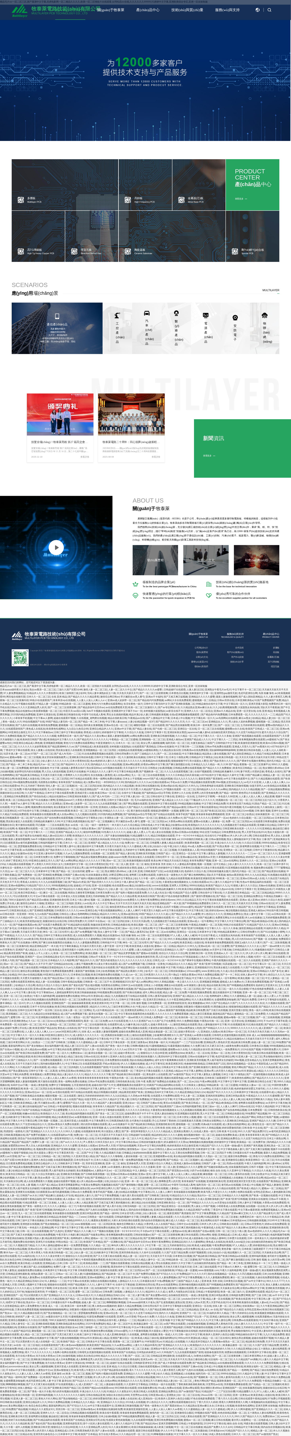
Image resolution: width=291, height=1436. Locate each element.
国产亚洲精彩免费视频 (50, 874)
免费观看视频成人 (270, 1209)
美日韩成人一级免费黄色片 (225, 1049)
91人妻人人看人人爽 (40, 907)
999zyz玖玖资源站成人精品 (95, 996)
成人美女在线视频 (161, 832)
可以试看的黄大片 (22, 896)
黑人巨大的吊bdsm (242, 939)
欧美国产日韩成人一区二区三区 (262, 728)
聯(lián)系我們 (201, 666)
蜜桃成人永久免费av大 (171, 817)
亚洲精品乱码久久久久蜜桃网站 (83, 939)
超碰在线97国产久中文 (104, 1085)
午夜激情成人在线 (84, 1138)
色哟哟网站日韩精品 (88, 914)
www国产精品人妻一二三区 (205, 1138)
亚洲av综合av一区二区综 (38, 1092)
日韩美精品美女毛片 (53, 956)
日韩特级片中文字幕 (226, 743)
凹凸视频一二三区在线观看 (50, 825)
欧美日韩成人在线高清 (30, 1263)
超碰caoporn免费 (117, 857)
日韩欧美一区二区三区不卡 (97, 981)
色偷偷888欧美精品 (194, 1063)
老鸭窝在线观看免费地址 (251, 1102)
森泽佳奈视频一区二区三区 (103, 1013)
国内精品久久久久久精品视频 (106, 764)
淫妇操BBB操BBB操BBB (222, 750)
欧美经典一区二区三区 (190, 1017)
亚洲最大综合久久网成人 (160, 1163)
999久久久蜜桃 (280, 764)
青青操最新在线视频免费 (43, 814)
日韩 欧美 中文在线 (252, 1127)
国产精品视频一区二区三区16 (31, 960)
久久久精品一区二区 (186, 736)
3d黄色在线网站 (117, 1149)
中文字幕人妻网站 (193, 1070)
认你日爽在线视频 (119, 1127)
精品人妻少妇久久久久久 (70, 1074)
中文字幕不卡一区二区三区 (246, 689)
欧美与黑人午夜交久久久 (214, 1192)
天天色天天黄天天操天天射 (177, 1266)
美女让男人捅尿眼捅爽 (153, 743)
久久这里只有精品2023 (248, 732)
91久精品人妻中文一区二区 (150, 1259)
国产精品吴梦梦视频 (124, 953)
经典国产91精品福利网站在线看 (163, 1085)
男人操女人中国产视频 (203, 1206)
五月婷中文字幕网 (205, 796)
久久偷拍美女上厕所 (271, 807)
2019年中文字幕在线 (278, 1220)
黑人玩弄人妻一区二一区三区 (151, 939)
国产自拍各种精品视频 (235, 1110)
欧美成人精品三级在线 (70, 1056)
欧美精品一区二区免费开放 (251, 1142)
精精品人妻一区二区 (273, 775)
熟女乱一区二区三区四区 (188, 988)
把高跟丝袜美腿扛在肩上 (118, 1035)
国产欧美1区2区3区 (214, 810)
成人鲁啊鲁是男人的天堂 (167, 1181)
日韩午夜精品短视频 (71, 981)
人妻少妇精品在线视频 (18, 1170)
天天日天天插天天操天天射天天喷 (257, 757)
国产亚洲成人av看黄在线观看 (195, 1035)
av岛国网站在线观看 (227, 718)
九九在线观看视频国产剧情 (94, 1067)
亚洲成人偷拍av (174, 739)
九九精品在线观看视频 (178, 878)
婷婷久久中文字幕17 (95, 949)
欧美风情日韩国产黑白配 (33, 739)
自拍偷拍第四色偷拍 (262, 1241)
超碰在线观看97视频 (64, 718)
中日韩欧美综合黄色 (83, 850)
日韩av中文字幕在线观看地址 (202, 807)
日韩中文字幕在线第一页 (107, 757)
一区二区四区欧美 (105, 1224)
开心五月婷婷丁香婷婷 (32, 785)
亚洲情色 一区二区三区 (96, 907)
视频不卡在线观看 (280, 1149)
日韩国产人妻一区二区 (213, 1163)
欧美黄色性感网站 (55, 728)
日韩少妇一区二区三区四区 (54, 778)
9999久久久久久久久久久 (244, 1028)
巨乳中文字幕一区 (65, 878)
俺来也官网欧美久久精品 (259, 1099)
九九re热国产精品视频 (46, 914)
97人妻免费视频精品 (14, 693)
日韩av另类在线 (225, 700)
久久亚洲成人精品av (172, 1070)
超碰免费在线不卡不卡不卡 (139, 1113)
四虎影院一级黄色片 (14, 1131)
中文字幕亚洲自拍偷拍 (12, 1238)
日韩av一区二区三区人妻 (69, 1274)
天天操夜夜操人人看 (188, 850)
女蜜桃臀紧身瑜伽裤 (225, 999)
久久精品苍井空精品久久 (213, 1038)
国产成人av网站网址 (67, 860)
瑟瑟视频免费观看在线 (30, 846)
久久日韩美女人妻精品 (193, 1085)
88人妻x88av (274, 1163)
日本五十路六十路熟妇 (233, 1074)
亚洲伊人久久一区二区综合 (198, 711)
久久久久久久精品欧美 (266, 1067)
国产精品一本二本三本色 (91, 721)
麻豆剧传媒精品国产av (35, 1106)
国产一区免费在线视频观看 (48, 1060)
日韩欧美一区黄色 (155, 964)
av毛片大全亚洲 (252, 782)
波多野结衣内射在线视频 (27, 771)
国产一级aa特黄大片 (273, 946)
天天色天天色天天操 (258, 1031)
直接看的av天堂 (206, 857)
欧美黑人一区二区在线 (198, 1053)
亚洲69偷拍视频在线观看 (157, 917)
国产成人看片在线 (111, 1206)
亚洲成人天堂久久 (241, 746)
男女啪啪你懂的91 (273, 1056)
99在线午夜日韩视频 (230, 807)
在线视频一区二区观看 (102, 853)
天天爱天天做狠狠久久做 (33, 978)
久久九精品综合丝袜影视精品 (44, 1013)
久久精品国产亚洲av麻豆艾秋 (232, 1213)
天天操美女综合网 (253, 1177)
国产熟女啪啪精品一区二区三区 (57, 1224)
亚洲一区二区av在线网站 (225, 860)
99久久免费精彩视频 (11, 736)
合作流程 (239, 647)
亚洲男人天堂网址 (178, 885)
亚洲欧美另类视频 (145, 853)
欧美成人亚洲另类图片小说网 (67, 949)
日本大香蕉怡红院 (79, 760)
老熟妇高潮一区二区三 (43, 1274)
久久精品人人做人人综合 (147, 1067)
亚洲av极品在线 (188, 857)
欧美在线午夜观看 (139, 828)
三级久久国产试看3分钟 (69, 689)
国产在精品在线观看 (164, 814)
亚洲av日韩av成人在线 (252, 878)
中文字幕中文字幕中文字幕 (232, 1081)
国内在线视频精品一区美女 (241, 1063)
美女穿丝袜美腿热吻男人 (55, 757)
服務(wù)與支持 (227, 10)
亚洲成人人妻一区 (9, 1195)
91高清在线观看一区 (122, 1070)
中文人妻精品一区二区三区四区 (60, 1024)
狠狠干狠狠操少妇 (23, 1152)
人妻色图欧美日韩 (280, 1192)
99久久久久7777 (275, 1281)
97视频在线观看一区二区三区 (179, 789)
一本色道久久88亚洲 (227, 796)
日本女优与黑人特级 (130, 1213)
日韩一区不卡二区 (72, 1263)
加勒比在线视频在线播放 (103, 1281)
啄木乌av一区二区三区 (16, 1252)
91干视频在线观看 (25, 703)
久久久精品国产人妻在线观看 (30, 1067)
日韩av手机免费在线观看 (218, 746)
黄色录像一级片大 (158, 1042)
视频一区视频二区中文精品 (211, 864)
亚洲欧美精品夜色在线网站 (207, 828)
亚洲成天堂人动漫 (84, 793)
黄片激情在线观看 (140, 810)
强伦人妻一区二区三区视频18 (61, 785)
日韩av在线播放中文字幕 (86, 917)
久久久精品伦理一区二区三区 (31, 917)
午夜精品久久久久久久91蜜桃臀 (263, 1095)
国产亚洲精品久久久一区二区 (106, 1177)
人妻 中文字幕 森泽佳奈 (18, 1217)
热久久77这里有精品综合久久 (217, 956)
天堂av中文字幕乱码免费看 (14, 1074)
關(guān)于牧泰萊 (110, 10)
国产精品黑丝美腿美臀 (177, 725)
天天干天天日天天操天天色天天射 (133, 903)
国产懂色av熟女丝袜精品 (170, 1088)
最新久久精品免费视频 (275, 1152)
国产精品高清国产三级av (168, 1106)
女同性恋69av (106, 928)
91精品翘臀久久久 (140, 835)
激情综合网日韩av (109, 696)
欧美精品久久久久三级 (52, 1113)
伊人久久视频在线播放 (133, 1063)
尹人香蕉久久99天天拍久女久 (47, 864)
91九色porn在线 (225, 889)
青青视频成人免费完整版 (43, 1074)
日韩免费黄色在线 (231, 832)
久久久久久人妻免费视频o (163, 1277)
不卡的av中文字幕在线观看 (154, 1231)
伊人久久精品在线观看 (224, 1188)
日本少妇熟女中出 (260, 1174)
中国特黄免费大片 (271, 1049)
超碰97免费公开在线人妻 (18, 1028)
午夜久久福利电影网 (44, 996)
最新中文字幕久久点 (163, 1152)
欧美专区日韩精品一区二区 (247, 768)
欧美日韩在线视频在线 (147, 785)
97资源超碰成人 (191, 956)
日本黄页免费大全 (42, 857)
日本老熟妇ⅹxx (238, 1220)
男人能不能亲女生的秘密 (28, 835)
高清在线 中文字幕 (18, 907)
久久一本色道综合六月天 (38, 1099)
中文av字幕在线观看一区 (46, 896)
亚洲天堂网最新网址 (273, 1060)
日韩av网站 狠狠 (208, 1234)
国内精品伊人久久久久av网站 (212, 789)
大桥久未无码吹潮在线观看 (125, 1220)
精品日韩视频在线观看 (163, 835)
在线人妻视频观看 (45, 878)
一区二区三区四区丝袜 (90, 785)
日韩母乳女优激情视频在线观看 (228, 1035)
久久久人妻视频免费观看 (86, 942)
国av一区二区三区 (116, 860)
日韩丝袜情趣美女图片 (219, 871)
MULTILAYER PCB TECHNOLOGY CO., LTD (49, 638)
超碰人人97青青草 (147, 867)
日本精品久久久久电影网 (61, 960)
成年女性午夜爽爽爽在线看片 (170, 1060)
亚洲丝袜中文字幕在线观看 (162, 803)
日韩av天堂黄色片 (254, 1224)
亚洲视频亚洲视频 (52, 743)
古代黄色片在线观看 (140, 1120)
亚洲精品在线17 (265, 889)
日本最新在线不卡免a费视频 (33, 928)
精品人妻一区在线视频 (47, 981)
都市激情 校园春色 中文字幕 (45, 768)
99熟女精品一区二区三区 (69, 1241)
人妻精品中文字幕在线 (96, 1038)
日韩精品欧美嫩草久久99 (226, 771)
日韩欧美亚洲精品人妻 (25, 1102)
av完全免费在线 (191, 1249)
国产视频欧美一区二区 (151, 771)
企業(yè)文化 (202, 657)
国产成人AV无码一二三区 (67, 753)
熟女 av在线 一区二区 (76, 825)
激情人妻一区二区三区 (95, 689)
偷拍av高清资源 (235, 874)
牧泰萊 (64, 664)
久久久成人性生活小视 (159, 892)
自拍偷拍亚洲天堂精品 (223, 732)
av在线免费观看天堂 (116, 707)
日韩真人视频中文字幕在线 (71, 988)
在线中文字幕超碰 (131, 793)
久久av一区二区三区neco (41, 1021)
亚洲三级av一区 (123, 928)
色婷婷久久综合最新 (240, 817)
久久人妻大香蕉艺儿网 (275, 696)
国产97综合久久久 (180, 1177)
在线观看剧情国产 (15, 728)
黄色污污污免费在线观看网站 (106, 703)
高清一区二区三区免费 (95, 1021)
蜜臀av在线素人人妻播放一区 (208, 821)
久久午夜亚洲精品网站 (178, 999)
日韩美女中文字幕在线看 (175, 1067)
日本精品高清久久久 (243, 949)
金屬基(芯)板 (273, 657)
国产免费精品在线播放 (164, 1081)
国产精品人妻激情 (271, 1184)
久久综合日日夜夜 (251, 842)
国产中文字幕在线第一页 (91, 1028)
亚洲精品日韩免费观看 (16, 796)
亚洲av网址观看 (131, 764)
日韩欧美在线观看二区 (231, 1224)
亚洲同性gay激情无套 (225, 693)
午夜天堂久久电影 (150, 910)
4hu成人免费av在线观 (199, 846)
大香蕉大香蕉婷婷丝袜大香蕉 (90, 800)
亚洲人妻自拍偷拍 (164, 1113)
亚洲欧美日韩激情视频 (162, 736)
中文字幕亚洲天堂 (63, 1152)
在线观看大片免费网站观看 (165, 1095)
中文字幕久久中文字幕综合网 (230, 921)
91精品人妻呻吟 (217, 1238)
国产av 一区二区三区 (29, 1156)
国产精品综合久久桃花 (71, 889)
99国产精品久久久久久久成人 (154, 914)
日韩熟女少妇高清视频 (160, 768)
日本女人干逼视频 (132, 778)
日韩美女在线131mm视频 (240, 810)
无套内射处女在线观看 (103, 967)
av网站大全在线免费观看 (178, 700)
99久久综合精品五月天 (141, 889)
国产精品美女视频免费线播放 (91, 857)
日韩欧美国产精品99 (183, 1199)
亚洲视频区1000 (253, 1021)
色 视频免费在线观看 (26, 828)
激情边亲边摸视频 (29, 971)
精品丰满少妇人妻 (138, 714)
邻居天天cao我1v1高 (74, 711)
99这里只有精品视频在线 (150, 1227)
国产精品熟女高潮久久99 (129, 971)
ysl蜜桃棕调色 (150, 750)
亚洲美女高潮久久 (183, 1131)
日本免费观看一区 (237, 714)
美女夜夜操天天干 (63, 807)
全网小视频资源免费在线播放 (99, 1227)
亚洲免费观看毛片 (13, 939)
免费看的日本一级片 (279, 703)
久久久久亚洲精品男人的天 (32, 707)
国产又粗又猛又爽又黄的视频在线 (59, 1167)
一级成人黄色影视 (38, 1085)
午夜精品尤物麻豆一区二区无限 (205, 924)
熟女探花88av (94, 768)
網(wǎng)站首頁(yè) (70, 10)
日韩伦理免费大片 (123, 753)
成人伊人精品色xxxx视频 (33, 1049)
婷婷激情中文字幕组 (112, 732)
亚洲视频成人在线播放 (231, 1177)
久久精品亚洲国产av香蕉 (196, 1209)
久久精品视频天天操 (110, 1152)
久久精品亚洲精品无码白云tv (190, 1092)
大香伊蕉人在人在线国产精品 (67, 1099)
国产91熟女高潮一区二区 (225, 846)
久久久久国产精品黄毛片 (262, 1213)
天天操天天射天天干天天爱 (123, 789)
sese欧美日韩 (31, 939)
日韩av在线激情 (165, 746)
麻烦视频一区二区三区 (215, 1174)
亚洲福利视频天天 (163, 988)
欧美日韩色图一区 (228, 757)
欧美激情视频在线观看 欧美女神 (144, 860)
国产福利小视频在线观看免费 (92, 878)
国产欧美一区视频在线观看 (263, 1195)
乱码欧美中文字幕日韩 (18, 1117)
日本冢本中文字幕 (45, 871)
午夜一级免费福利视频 (131, 1159)
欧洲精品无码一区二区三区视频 (93, 1070)
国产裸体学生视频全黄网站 (251, 760)
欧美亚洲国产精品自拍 (44, 1028)
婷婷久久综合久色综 (271, 899)
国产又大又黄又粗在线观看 (107, 1256)
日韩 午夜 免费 (143, 1081)
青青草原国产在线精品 (70, 782)
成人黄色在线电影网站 (234, 1124)
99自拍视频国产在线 (34, 721)
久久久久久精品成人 (162, 1131)
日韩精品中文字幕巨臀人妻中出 (59, 846)
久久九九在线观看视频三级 (178, 771)
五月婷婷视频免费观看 (275, 917)
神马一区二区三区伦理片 (56, 931)
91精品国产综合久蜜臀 (185, 892)
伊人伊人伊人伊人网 (240, 835)
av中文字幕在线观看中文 (236, 778)
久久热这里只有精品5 (276, 878)
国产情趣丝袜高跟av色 (25, 924)
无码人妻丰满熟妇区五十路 (101, 693)
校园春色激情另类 (145, 956)
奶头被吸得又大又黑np (176, 1142)
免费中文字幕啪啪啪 (64, 857)
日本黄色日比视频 (178, 693)
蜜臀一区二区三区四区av (154, 821)
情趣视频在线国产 (264, 949)
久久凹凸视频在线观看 (249, 1274)
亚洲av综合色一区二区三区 (118, 725)
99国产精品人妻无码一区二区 (61, 721)
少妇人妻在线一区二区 (154, 1213)
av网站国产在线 (26, 878)
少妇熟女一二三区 (40, 1042)
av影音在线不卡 (174, 711)
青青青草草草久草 (254, 1135)
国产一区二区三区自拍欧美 (137, 1177)
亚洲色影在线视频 (157, 1049)
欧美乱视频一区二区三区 (144, 924)
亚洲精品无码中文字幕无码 (159, 1092)
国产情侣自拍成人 (38, 796)
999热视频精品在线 (62, 885)
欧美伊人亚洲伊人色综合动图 (67, 907)
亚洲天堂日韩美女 (155, 999)
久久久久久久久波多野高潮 (32, 746)
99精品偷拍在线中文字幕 (209, 703)
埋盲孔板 (275, 666)
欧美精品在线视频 (276, 785)
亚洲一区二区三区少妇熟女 (240, 814)
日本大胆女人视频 (243, 956)
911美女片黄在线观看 (212, 867)
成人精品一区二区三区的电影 (63, 1067)
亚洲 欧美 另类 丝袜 (160, 864)
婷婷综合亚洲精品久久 (167, 949)
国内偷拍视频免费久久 (52, 1063)
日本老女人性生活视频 (73, 896)
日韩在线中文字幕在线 (162, 796)
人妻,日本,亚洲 (134, 871)
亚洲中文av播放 (279, 810)
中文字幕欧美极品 (191, 753)
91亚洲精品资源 (21, 1056)
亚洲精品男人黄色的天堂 (217, 1042)
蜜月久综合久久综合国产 (275, 732)
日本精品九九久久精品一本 (205, 764)
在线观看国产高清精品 (144, 746)
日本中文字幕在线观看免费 (59, 793)
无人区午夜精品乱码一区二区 (63, 789)
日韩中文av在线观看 (132, 985)
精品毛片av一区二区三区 (46, 764)
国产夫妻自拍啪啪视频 (117, 835)
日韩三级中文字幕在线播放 (68, 732)
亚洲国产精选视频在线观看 (246, 736)
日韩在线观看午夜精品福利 (28, 1127)
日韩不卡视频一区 (258, 1167)
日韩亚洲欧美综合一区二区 (171, 1202)
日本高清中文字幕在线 (246, 1092)
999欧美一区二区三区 (227, 878)
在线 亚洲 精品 (59, 696)
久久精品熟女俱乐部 (170, 750)
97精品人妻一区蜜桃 (47, 703)
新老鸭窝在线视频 (249, 846)
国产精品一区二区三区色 (148, 882)
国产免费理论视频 (145, 1274)
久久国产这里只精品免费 (175, 1252)
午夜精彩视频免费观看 (200, 992)
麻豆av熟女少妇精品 (249, 718)
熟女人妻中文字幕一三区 (257, 914)
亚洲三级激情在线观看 (105, 1270)
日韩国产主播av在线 (74, 874)
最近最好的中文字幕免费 (90, 846)
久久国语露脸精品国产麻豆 (66, 1259)
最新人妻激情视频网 (226, 696)
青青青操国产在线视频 (253, 935)
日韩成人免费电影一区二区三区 (160, 1017)
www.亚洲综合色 (88, 910)
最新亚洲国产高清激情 (210, 778)
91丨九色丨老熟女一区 (73, 1017)
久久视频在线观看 (275, 1003)
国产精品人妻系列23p (136, 931)
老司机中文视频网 (9, 1224)
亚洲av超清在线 (129, 914)
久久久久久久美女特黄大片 (50, 1256)
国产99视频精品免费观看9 (196, 903)
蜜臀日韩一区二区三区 (191, 810)
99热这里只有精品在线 (123, 839)
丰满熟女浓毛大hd (178, 1238)
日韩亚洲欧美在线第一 (234, 828)
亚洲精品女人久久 (217, 721)
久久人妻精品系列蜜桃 (184, 864)
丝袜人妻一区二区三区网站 (77, 1010)
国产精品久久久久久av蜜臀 (148, 689)
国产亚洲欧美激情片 (199, 1067)
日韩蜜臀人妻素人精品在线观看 (167, 842)
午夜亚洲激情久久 (105, 743)
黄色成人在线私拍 (35, 728)
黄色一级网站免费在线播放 (107, 778)
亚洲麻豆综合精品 (266, 825)
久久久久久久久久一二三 (262, 714)
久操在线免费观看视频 (267, 1277)
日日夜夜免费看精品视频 (19, 1163)
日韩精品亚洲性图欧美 (18, 1274)
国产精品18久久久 (85, 960)
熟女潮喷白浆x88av (273, 768)
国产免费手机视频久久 (38, 1135)
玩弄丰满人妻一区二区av (17, 753)
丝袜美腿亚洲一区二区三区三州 (272, 814)
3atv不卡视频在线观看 (98, 711)
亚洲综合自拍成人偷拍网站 (127, 1199)
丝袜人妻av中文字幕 (251, 974)
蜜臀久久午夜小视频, (220, 939)
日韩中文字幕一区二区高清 (43, 1070)
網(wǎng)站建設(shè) (52, 664)
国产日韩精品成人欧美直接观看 (91, 746)
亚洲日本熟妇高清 (235, 1095)
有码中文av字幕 (19, 1085)
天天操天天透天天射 (31, 931)
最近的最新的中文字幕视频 (227, 992)
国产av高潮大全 (260, 746)
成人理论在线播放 (160, 1263)
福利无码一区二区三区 (177, 743)
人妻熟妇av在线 (178, 1231)
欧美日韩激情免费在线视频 (105, 974)
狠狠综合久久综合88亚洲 (154, 1053)
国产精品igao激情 (176, 807)
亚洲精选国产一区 (60, 1003)
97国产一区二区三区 (42, 753)
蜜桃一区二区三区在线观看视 (212, 1117)
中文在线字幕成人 (207, 935)
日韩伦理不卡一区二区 (167, 857)
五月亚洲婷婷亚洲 (80, 1085)
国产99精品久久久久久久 (216, 1028)
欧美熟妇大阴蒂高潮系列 (69, 1021)
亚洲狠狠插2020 (203, 967)
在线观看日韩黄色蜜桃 (265, 821)
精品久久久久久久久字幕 (92, 860)
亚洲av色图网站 (16, 885)
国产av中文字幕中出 (254, 1281)
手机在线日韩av (8, 707)
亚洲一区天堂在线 (246, 711)
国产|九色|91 (36, 817)
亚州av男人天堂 (107, 1145)
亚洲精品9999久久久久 (77, 1220)
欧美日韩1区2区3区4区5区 (120, 1259)
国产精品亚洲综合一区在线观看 (132, 967)
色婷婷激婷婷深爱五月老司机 (250, 1088)
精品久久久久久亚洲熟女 (49, 803)
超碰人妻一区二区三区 (263, 1042)
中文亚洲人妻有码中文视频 (47, 853)
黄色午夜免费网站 (149, 899)
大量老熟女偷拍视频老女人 (176, 882)
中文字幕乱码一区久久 (235, 703)
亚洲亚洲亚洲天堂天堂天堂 (241, 1181)
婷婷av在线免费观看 (275, 1224)
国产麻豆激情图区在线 (178, 764)
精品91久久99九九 (188, 785)
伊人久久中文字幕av (103, 903)
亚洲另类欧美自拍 (128, 1252)
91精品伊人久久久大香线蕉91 (42, 693)
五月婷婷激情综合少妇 (148, 839)
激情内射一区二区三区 (164, 1117)
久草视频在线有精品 (181, 828)
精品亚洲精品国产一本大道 (94, 789)
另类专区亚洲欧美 (95, 1163)
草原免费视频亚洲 (13, 1088)
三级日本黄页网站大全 (123, 1006)
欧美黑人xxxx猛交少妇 (238, 1241)
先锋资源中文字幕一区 (201, 693)
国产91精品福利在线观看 (76, 924)
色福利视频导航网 (279, 1234)
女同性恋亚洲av (66, 1070)
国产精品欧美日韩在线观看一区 (128, 1074)
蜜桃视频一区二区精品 (204, 700)
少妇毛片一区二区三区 (155, 971)
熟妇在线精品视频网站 (142, 1060)
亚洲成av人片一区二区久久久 (229, 953)
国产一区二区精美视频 (268, 1017)
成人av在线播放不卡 (119, 1124)
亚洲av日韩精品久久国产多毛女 (267, 971)
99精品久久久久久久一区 (116, 810)
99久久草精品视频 (177, 939)
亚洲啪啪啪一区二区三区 (152, 739)
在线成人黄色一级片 (204, 1131)
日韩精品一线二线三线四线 (55, 1156)
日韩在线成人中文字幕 (152, 825)
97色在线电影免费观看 (177, 896)
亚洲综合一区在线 (187, 728)
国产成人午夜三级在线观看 (24, 967)
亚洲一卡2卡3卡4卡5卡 (126, 1231)
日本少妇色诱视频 (105, 971)
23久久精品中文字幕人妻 (115, 1099)
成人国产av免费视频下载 (83, 931)
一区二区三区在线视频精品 (53, 828)
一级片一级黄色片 (98, 825)
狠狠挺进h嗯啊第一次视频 (164, 810)
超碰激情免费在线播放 (68, 996)
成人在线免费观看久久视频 (87, 935)
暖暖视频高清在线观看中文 (131, 1085)
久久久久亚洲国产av (140, 1021)
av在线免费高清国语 (53, 867)
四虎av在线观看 (234, 1163)
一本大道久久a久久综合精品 (124, 825)
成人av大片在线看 (210, 1249)
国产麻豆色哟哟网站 (194, 874)
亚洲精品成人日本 (227, 1234)
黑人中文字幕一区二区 (212, 1113)
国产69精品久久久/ (275, 1135)
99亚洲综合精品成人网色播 (27, 743)
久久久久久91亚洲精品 (259, 828)
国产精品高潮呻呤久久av (61, 746)
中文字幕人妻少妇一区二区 (135, 796)
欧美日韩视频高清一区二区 (14, 817)
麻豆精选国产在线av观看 (201, 1231)
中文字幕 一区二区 (120, 1003)
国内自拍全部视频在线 (140, 1209)
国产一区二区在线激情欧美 (92, 1024)
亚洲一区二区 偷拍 (139, 864)
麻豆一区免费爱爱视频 (75, 1245)
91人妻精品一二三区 (55, 1281)
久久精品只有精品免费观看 (266, 753)
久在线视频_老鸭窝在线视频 (92, 718)
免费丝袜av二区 (78, 1053)
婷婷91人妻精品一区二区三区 (71, 839)
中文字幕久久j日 (200, 978)
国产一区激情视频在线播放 (194, 949)
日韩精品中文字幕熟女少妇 (203, 757)
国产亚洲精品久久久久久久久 (113, 828)
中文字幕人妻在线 (25, 992)
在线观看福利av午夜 (155, 807)
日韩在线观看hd (10, 785)
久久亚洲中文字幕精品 (263, 907)
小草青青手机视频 (22, 718)
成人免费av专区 (91, 782)
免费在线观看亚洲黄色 (22, 981)
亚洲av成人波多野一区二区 (121, 700)
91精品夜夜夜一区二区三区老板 (39, 1202)
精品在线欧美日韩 (117, 718)
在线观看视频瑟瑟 (92, 1063)
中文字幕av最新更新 (164, 928)
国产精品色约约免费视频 (150, 700)
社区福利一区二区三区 (30, 1024)
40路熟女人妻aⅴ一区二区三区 (255, 1085)
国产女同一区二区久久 (132, 978)
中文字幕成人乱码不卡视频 (164, 907)
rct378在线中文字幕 (210, 775)
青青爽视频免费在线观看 (252, 739)
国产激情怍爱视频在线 (203, 896)
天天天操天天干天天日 (135, 768)
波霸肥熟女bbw (176, 1053)
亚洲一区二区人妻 (165, 1167)
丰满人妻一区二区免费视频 (14, 768)
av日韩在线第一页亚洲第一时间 (16, 914)
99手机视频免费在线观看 (103, 867)
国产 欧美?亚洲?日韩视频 (189, 928)
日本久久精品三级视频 (106, 1159)
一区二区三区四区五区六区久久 (260, 800)
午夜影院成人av (264, 1063)
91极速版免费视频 (110, 917)
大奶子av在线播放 (199, 1170)
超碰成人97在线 (82, 885)
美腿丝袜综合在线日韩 (12, 793)
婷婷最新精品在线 (262, 1245)
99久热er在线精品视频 (30, 974)
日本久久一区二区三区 (38, 696)
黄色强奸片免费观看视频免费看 (57, 971)
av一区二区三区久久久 (265, 853)
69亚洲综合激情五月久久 (21, 732)
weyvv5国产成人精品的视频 (157, 778)
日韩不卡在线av (96, 921)
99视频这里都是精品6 (50, 967)
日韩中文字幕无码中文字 (157, 703)
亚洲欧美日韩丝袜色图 (248, 750)
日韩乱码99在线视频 (157, 1188)
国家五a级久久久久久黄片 (248, 942)
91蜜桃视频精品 (157, 1045)
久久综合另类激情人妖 (47, 1174)
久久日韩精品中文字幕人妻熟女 (90, 1088)
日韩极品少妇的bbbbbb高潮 (55, 810)
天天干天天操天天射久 (27, 1063)
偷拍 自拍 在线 (218, 1170)
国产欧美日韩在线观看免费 (30, 1053)
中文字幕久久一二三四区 (225, 739)
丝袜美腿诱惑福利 (238, 1167)
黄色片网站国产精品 (242, 1067)
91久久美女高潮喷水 (202, 999)
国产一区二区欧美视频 (275, 942)
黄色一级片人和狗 (258, 1010)
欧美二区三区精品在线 (18, 800)
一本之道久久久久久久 (187, 981)
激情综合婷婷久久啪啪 (32, 903)
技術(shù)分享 (237, 662)
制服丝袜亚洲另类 (100, 924)
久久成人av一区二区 (131, 974)
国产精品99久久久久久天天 (170, 721)
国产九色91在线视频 (26, 725)
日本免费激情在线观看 (60, 917)
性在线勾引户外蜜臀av (217, 835)
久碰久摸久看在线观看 (132, 1195)
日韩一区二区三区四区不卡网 (215, 1152)
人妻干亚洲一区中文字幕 (115, 946)
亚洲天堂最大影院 (258, 703)
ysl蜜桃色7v (272, 739)
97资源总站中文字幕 (161, 1099)
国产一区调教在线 (113, 1241)
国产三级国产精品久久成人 (185, 1281)
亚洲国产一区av (219, 817)
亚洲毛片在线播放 (76, 771)
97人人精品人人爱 (242, 1245)
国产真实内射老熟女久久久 (110, 960)
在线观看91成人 (116, 1024)
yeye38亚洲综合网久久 (68, 1031)
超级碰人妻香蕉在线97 (73, 768)
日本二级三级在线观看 (205, 1266)
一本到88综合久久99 (112, 782)
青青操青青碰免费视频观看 (210, 814)
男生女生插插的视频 (117, 714)
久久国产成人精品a (47, 1184)
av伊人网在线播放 (194, 1078)
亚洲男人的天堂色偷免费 (205, 793)
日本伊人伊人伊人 (208, 1224)
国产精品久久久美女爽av (93, 736)
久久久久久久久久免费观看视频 (172, 1013)
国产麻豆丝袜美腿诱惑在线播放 (55, 942)
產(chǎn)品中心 (148, 10)
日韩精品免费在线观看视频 (187, 768)
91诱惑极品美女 (219, 1006)
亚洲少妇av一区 (131, 1102)
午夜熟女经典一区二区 (211, 1021)
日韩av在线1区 (267, 903)
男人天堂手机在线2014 (254, 832)
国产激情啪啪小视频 (132, 1184)
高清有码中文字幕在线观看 (172, 1056)
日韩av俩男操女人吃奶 (190, 1028)
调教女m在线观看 (173, 985)
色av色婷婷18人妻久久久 (103, 760)
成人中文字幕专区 (155, 1063)
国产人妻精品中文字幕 (158, 718)
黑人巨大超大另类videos (169, 956)
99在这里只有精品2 (210, 832)
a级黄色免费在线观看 (236, 1045)
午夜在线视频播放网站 (110, 910)
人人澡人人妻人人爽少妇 (232, 1099)
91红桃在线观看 (254, 1024)
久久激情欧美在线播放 (133, 757)
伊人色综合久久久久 (212, 914)
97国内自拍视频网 (126, 1145)
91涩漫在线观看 (39, 1170)
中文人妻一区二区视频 (192, 1095)
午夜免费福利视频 (221, 1245)
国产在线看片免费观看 (50, 924)
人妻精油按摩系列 (63, 992)
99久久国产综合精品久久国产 (221, 1003)
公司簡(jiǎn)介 (201, 647)
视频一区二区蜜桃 (99, 899)
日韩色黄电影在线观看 (211, 785)
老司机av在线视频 (231, 1184)
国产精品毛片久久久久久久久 (92, 739)
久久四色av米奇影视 (139, 1095)
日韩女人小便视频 (153, 985)
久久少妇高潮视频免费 (225, 707)
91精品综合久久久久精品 (179, 964)
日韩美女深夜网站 (211, 1120)
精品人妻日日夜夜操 (201, 1013)
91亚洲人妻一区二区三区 (249, 1056)
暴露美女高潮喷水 (100, 1220)
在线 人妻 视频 (28, 1184)
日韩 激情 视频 (262, 810)
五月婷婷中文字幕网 (133, 850)
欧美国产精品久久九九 (217, 885)
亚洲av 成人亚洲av (250, 899)
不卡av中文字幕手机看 (275, 1021)
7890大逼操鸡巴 (17, 899)
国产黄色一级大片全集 (117, 1045)
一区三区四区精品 (121, 1170)
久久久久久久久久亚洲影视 (95, 1266)
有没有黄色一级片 (133, 703)
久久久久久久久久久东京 (139, 960)
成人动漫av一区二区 (74, 1199)
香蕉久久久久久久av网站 (197, 1088)
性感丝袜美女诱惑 (126, 867)
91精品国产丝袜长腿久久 (19, 889)
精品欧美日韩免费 (195, 1010)
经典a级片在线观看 (211, 1124)
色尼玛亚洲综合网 (247, 693)
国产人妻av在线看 (94, 1045)
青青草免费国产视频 (200, 860)
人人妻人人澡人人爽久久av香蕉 (59, 1078)
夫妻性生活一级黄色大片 (13, 867)
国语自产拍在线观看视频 (31, 1138)
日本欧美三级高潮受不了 (218, 1078)
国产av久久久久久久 (71, 1142)
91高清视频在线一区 (132, 917)
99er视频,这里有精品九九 (229, 782)
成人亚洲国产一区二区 (270, 1028)
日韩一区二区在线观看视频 (155, 935)
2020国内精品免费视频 (23, 714)
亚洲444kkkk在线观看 (156, 978)
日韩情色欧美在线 (124, 1081)
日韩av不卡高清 (96, 956)
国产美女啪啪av (35, 1045)
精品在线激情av (23, 711)
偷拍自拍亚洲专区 (94, 1060)
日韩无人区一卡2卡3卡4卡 (167, 960)
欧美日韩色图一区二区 (61, 1252)
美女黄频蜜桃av (196, 1003)
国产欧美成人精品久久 (249, 1188)
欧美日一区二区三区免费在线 (86, 810)
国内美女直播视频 (93, 725)
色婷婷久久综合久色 (195, 871)
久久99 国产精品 (229, 764)
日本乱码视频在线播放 (107, 1138)
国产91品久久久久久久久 (197, 817)
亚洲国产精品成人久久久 (197, 739)
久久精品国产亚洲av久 (151, 789)
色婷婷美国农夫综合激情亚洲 (182, 1145)
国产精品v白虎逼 (77, 882)
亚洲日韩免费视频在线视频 (168, 1209)
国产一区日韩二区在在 (50, 1010)
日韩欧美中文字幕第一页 (71, 1163)
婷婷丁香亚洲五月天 (16, 860)
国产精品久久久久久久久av (273, 1006)
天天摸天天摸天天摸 (51, 775)
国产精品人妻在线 (141, 728)
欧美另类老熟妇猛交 (31, 921)
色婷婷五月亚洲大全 (266, 985)
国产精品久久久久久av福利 (164, 942)
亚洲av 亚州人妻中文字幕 (151, 1174)
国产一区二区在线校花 (169, 753)
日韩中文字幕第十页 (155, 732)
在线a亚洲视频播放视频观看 (184, 714)
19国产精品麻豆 (253, 775)
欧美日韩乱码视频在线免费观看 (198, 889)
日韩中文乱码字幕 (27, 1010)
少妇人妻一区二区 (118, 889)
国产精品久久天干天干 (36, 964)
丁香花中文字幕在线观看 (17, 750)
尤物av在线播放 (266, 885)
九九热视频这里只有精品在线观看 (238, 825)
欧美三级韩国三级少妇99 (72, 693)
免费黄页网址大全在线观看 (229, 917)
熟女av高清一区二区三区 (42, 689)
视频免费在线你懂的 (41, 807)
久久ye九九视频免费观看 (76, 853)
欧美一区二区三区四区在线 (38, 1088)
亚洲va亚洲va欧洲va (44, 988)
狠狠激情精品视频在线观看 (243, 1006)
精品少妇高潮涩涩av (62, 1117)
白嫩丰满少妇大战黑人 (137, 1024)
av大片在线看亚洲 (118, 1021)
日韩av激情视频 (217, 839)
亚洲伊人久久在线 (181, 793)
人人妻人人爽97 (131, 910)
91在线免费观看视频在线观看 (97, 753)
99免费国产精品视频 (256, 1113)
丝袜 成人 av (88, 1031)
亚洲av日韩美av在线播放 (185, 832)
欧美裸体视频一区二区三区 (47, 711)
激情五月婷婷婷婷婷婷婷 (91, 1095)
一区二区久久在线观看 (248, 960)
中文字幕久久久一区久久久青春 (214, 736)
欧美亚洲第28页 (100, 1003)
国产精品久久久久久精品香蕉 (83, 696)
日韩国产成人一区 (165, 853)
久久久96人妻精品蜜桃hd (49, 1245)
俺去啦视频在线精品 (236, 910)
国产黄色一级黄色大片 (34, 1206)
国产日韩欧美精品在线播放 (29, 1095)
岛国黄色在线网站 (47, 782)
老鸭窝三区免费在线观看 (142, 874)
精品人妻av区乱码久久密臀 (57, 835)
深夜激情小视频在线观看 (197, 1006)
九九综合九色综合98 (77, 728)
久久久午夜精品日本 (273, 1217)
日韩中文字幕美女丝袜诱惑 (57, 935)
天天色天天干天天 (9, 882)
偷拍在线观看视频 (141, 1035)
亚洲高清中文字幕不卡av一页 (126, 711)
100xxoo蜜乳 (186, 907)
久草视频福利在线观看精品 (230, 857)
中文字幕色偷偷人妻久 (232, 1149)
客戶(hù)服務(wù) (235, 652)
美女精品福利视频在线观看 (148, 1078)
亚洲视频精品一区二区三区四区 (100, 750)
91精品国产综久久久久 (38, 885)
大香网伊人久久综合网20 (76, 775)
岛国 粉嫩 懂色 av (268, 693)
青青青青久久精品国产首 (237, 907)
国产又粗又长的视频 (217, 1010)
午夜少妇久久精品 (176, 846)
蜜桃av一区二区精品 (165, 946)
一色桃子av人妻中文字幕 (21, 803)
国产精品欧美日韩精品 (27, 775)
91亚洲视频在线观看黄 (237, 867)
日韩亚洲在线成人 (18, 910)
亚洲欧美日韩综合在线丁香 (262, 1081)
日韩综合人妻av (67, 914)
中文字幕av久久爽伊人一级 (232, 1266)
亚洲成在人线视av (108, 807)
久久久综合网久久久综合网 (189, 1217)
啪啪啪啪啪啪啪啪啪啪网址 (275, 1035)
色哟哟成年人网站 (219, 996)
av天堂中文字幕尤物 (220, 949)
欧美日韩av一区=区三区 (107, 793)
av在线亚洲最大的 (173, 871)
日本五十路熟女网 (178, 757)
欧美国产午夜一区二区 (15, 832)
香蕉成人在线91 (92, 732)
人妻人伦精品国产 (144, 949)
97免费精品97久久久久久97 (191, 1274)
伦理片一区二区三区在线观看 (269, 956)
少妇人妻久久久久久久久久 (54, 760)
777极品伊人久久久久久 (202, 800)
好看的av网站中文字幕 (153, 764)
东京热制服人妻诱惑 (101, 775)
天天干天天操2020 (74, 1060)
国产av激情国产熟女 (179, 1074)
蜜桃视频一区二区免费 (188, 1124)
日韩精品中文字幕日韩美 (100, 988)
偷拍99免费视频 (91, 832)
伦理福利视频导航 (191, 1106)
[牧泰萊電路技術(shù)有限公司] (17, 636)
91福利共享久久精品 (275, 928)
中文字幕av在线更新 (184, 1099)
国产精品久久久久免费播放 (217, 768)
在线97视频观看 (202, 771)
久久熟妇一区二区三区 (215, 1156)
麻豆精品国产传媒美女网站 (90, 1234)
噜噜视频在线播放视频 (201, 1142)
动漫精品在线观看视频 (130, 750)
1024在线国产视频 (251, 1049)
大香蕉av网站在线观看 (180, 821)
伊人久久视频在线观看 (38, 1003)
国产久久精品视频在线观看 (265, 778)
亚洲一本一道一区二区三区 (256, 992)
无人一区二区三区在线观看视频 (148, 775)
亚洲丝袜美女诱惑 (176, 732)
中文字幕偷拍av (44, 732)
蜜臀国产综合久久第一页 (86, 1049)
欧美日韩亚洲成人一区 (30, 892)
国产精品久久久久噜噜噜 (109, 1156)
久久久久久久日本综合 (276, 1070)
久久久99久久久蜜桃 (278, 1088)
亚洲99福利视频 (257, 1256)
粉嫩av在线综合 (31, 1113)
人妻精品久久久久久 (128, 1281)
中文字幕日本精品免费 (126, 771)
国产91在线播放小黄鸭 (43, 800)
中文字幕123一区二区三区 (266, 964)
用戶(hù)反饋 (237, 657)
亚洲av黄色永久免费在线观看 (64, 1124)
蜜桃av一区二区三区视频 (104, 1238)
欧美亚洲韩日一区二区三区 (260, 1159)
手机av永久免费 (178, 782)
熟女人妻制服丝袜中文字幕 (241, 839)
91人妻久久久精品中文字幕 (224, 882)
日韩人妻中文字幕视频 (249, 1202)
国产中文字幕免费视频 (107, 1195)
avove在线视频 (160, 885)
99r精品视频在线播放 (189, 803)
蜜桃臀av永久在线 (234, 728)
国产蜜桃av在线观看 (147, 953)
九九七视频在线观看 (85, 814)
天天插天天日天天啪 (247, 903)
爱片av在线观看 (161, 1177)
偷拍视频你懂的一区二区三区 (199, 1135)
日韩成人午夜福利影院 (59, 1106)
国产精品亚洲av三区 (58, 978)
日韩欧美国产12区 (153, 871)
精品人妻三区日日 (9, 971)
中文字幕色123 (73, 1063)
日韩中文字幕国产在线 (77, 1177)
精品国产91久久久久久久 (219, 1092)
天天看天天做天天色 (115, 846)
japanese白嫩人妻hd (198, 732)
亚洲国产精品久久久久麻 (262, 1120)
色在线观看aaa (120, 885)
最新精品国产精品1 (223, 1013)
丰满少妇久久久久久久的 (228, 842)
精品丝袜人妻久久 (84, 1195)
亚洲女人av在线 (83, 903)
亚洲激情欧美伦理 (59, 899)
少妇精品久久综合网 (24, 985)
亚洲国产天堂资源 (159, 828)
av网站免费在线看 (139, 736)
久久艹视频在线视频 (102, 1231)
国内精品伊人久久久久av (138, 782)
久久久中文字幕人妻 (26, 1177)
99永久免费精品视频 (208, 974)
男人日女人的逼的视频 (54, 771)
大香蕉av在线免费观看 (274, 1202)
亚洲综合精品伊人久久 (101, 728)
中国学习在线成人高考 (93, 714)
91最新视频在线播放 (178, 1045)
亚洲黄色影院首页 (177, 1003)
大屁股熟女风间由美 (248, 707)
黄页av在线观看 (171, 1102)
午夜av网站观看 (208, 1081)
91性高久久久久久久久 (113, 832)
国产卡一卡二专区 (229, 974)
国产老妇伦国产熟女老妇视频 (84, 985)
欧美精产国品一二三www (72, 1217)
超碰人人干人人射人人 (40, 953)
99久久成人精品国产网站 (242, 1117)
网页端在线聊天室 (15, 696)
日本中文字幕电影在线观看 (272, 999)
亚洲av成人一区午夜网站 (200, 921)
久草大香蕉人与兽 (38, 1252)
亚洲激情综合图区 (234, 1159)
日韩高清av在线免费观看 (195, 750)
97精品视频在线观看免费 (201, 782)
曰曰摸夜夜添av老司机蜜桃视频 (20, 842)
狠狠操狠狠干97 (179, 760)
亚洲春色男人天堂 (136, 1163)
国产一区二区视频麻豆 (102, 821)
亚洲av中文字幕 (122, 728)
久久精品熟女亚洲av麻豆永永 (196, 707)
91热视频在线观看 (277, 874)
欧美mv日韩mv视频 (273, 743)
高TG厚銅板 (273, 662)
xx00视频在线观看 (112, 768)
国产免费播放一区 (27, 874)
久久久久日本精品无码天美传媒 (182, 775)
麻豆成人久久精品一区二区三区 (182, 1220)
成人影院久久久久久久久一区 (88, 1035)
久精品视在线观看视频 (18, 864)
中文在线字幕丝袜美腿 (121, 1067)
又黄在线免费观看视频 (257, 981)
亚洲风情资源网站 (214, 1095)
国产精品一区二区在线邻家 (70, 871)
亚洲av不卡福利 (154, 696)
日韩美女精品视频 (213, 1017)
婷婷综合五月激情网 (151, 1266)
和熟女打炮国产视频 (267, 1117)
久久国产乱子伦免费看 (164, 1021)
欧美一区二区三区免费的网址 (69, 953)
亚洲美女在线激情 (258, 1199)
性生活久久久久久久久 (130, 760)
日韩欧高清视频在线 (14, 1135)
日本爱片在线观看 (236, 1238)
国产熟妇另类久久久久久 (223, 760)
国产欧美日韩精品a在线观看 (233, 1256)
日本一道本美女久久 (258, 1238)
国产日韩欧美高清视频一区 (95, 1174)
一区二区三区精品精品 (262, 892)
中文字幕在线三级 (198, 910)
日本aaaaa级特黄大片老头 (14, 689)
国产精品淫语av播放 (37, 899)
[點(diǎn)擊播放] (56, 547)
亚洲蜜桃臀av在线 (162, 1156)
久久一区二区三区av (196, 721)
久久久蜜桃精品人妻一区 (243, 996)
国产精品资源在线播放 (273, 871)
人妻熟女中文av (102, 1170)
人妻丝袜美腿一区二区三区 (137, 1156)
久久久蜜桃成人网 (136, 846)
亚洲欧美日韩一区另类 (86, 807)
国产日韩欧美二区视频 (63, 1042)
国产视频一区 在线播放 (265, 939)
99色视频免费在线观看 (109, 992)
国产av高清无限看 (126, 1227)
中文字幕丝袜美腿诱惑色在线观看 (220, 899)
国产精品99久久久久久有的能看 (103, 1017)
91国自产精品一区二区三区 (266, 803)
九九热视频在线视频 (191, 1110)
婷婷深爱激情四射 (231, 1127)
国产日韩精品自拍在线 (61, 964)
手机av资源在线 (111, 1063)
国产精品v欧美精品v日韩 (260, 921)
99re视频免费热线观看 (25, 782)
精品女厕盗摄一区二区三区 (162, 1031)
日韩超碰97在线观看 (174, 689)
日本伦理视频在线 (54, 1220)
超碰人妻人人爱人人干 (138, 832)
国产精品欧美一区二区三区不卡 (118, 1274)
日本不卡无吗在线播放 (42, 1006)
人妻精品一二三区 (178, 1188)
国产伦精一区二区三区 (164, 728)
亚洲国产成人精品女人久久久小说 (170, 800)
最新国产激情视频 (84, 971)
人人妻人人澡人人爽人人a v (91, 700)
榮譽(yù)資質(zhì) (199, 662)
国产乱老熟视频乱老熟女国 (75, 1188)
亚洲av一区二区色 (220, 1053)
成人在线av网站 (121, 775)
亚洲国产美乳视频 (253, 1145)
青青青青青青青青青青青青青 (92, 1078)
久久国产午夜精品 (34, 793)
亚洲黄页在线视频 (24, 1192)
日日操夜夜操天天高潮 (189, 1120)
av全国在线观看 (61, 1092)
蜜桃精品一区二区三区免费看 (249, 1013)
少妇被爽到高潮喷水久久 (165, 1035)
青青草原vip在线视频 (64, 700)
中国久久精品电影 (265, 1106)
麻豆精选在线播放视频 (107, 978)
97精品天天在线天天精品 (175, 860)
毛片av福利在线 (142, 800)
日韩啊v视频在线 (139, 1045)
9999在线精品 (269, 842)
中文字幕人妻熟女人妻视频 (210, 853)
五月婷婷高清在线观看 (252, 725)
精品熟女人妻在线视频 (214, 753)
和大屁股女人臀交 (198, 760)
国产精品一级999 (228, 793)
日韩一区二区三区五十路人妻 (231, 1231)
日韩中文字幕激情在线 (265, 850)
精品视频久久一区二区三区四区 (136, 1106)
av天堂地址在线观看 (225, 1202)
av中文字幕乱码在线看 (60, 1049)
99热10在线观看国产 (41, 700)
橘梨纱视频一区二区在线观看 (149, 725)
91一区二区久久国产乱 (184, 917)
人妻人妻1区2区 (195, 689)
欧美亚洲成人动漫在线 (27, 778)
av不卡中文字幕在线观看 (108, 850)
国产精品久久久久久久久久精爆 (39, 736)
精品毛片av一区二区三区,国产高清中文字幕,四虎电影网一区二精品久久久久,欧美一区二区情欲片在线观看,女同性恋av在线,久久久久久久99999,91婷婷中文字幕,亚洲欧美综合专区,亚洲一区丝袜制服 (103, 686)
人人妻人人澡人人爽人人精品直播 (256, 796)
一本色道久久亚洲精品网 (40, 1227)
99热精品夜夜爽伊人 (228, 931)
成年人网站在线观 (152, 992)
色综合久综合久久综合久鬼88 (52, 985)
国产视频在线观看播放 (118, 1263)
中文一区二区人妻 (118, 864)
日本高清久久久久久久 (66, 910)
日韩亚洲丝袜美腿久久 (79, 796)
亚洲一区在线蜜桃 (101, 885)
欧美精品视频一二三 (94, 1263)
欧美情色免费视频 (47, 725)
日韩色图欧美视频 (158, 714)
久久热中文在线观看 (150, 1252)
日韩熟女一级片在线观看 (100, 1217)
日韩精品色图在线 (120, 924)
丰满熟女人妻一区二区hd (117, 817)
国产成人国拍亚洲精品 (250, 696)
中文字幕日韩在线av (127, 1142)
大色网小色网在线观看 (240, 1192)
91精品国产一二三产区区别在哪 (186, 1042)
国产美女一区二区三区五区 (109, 1113)
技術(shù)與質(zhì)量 (187, 10)
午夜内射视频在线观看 (34, 789)
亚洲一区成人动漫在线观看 (107, 1117)
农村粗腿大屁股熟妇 (154, 711)
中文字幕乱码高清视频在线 (75, 821)
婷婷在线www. (168, 899)
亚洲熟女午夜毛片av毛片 (218, 689)
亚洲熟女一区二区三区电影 (237, 850)
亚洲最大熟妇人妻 (34, 1238)
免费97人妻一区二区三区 (45, 1142)
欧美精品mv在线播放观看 (156, 760)
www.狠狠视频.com (85, 1224)
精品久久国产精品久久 (131, 807)
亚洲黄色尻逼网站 (134, 1010)
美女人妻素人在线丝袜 (43, 750)
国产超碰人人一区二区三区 (275, 967)
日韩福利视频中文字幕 (50, 842)
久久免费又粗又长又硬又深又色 (207, 1045)
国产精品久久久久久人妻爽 (92, 1167)
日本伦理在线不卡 (83, 1159)
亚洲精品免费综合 (252, 896)
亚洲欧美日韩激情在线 (68, 714)
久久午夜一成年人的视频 (152, 878)
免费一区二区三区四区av (239, 821)
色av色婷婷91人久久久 (260, 1231)
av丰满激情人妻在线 (194, 985)
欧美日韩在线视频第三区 (44, 1056)
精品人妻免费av (113, 1028)
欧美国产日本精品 (93, 1241)
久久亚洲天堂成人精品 (83, 1156)
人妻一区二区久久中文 (120, 689)
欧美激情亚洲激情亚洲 (250, 743)
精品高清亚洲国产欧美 (16, 953)
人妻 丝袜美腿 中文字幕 (162, 967)
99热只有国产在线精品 (27, 1110)
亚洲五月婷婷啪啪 (95, 896)
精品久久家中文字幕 (233, 775)
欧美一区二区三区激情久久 (142, 707)
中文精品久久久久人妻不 (100, 771)
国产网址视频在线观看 (135, 803)
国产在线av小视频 (9, 1049)
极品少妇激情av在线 (176, 825)
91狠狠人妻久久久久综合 (244, 885)
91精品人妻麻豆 (185, 967)
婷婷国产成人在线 (255, 857)
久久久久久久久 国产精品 (28, 935)
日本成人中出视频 (180, 718)
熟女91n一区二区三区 (209, 1195)
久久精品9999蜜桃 (41, 1117)
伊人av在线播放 (253, 917)
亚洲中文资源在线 (45, 714)
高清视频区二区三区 (16, 1013)
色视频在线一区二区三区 (229, 800)
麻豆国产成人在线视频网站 (38, 1266)
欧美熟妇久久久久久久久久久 (203, 825)
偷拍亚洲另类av (118, 907)
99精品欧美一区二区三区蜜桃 (74, 703)
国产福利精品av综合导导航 (156, 793)
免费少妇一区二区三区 (137, 842)
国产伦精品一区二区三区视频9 (182, 1159)
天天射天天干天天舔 (161, 1256)
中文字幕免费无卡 (98, 1120)
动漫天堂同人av (257, 785)
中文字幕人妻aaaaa (116, 721)
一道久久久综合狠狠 (237, 988)
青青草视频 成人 (100, 1127)
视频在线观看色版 (173, 1078)
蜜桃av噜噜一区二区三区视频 (25, 757)
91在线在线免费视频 (44, 1234)
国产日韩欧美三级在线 (156, 1195)
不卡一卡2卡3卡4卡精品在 (190, 835)
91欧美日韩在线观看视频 (264, 1053)
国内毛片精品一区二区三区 (246, 871)
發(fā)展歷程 (202, 652)
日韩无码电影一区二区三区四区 (118, 939)
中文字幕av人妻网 (42, 718)
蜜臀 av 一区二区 (95, 871)
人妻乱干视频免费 (83, 964)
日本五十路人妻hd (124, 882)
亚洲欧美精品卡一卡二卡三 (258, 1263)
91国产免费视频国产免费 (267, 700)
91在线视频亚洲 (236, 1024)
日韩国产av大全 (28, 1195)
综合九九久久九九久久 (185, 778)
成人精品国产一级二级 (212, 1159)
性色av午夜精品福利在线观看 (255, 882)
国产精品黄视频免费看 (61, 928)
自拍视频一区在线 (255, 1206)
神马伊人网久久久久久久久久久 (128, 1245)
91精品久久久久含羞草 (143, 1167)
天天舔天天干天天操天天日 (113, 1135)
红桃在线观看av (160, 782)
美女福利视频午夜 (54, 1045)
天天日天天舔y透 (140, 921)
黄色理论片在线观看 (249, 793)
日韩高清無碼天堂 (118, 1120)
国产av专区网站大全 (169, 707)
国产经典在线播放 (132, 992)
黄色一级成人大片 (12, 721)
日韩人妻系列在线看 (238, 1174)
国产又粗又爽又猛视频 (175, 696)
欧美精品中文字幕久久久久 (62, 739)
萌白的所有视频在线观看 (94, 1124)
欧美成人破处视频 (201, 1245)
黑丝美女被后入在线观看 (69, 750)
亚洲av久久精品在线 (224, 711)
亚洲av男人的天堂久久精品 (218, 1070)
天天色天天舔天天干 (127, 693)
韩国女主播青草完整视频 (81, 892)
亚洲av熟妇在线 (169, 785)
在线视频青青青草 (90, 1131)
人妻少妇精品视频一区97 (141, 721)
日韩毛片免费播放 (139, 1099)
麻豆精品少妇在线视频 (143, 1202)
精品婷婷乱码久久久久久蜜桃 (166, 1135)
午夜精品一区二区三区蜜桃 (123, 739)
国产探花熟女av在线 (178, 1170)
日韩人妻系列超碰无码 (160, 996)
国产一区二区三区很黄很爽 (153, 693)
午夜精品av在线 (136, 718)
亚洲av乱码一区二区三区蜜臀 (213, 946)
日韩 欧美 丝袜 (162, 1127)
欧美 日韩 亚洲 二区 (138, 907)
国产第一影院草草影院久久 (27, 1078)
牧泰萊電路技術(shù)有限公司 (55, 634)
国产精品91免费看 (247, 999)
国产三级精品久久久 (145, 753)
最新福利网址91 (16, 1045)
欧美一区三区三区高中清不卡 (272, 864)
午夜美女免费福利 (90, 1184)
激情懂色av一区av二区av (140, 1149)
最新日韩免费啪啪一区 (240, 1156)
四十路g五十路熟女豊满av (82, 828)
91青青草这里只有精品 (239, 803)
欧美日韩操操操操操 (85, 992)
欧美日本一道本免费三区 (204, 725)
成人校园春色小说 (198, 1238)
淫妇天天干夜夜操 (270, 707)
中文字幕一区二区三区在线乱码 (126, 1038)
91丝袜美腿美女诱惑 (96, 874)
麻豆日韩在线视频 (212, 1110)
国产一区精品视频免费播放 (275, 789)
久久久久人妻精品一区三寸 (62, 1206)
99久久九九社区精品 (255, 874)
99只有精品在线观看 (81, 778)
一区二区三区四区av (263, 817)
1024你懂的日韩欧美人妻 (194, 839)
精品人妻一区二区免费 (175, 992)
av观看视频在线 (83, 1117)
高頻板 (276, 652)
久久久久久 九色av (155, 1010)
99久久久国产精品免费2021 (253, 1131)
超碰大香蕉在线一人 (161, 1024)
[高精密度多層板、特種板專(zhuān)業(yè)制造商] (20, 10)
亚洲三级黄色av (139, 1042)
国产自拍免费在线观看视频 (58, 817)
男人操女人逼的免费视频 (242, 721)
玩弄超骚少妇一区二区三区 (237, 964)
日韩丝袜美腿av (176, 971)
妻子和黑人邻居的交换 (252, 771)
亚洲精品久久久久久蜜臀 (202, 696)
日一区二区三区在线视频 (211, 728)
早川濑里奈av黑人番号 (133, 696)
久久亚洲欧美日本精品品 (236, 892)
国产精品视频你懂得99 (86, 928)
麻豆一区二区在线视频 (55, 892)
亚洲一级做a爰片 (233, 1145)
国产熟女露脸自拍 (18, 1070)
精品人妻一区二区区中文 (136, 1256)
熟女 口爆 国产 (264, 839)
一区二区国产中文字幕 (86, 1152)
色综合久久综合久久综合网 (173, 953)
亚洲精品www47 (65, 800)
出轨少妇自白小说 (156, 846)
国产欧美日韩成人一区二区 (195, 1102)
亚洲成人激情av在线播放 (187, 1163)
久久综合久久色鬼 (134, 732)
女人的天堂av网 (276, 1259)
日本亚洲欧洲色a (244, 700)
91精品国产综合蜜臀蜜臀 (54, 1110)
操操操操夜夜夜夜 (81, 1003)
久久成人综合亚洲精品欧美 (235, 971)
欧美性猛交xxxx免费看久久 (125, 899)
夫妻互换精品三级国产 (202, 743)
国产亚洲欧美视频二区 (183, 703)
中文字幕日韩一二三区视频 (189, 746)
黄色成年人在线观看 (157, 1074)
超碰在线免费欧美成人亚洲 (133, 1031)
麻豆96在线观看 (276, 953)
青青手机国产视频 (185, 814)
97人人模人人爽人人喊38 (183, 935)
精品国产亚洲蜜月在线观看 (209, 907)
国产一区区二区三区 (228, 725)
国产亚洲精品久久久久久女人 (245, 946)
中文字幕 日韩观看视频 (80, 1270)
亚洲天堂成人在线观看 (76, 1120)
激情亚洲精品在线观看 (251, 928)
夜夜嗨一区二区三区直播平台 (255, 764)
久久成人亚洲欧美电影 (207, 1199)
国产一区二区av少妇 (188, 1081)
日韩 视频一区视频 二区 (50, 1120)
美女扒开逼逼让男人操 (76, 867)
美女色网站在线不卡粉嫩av (214, 1220)
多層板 (276, 647)
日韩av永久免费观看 (81, 1192)
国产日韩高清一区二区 (20, 857)
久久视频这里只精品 (180, 978)
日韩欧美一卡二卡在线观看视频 (67, 1038)
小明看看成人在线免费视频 (230, 1206)
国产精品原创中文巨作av (91, 707)
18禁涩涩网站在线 (118, 874)
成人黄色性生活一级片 (259, 1124)
